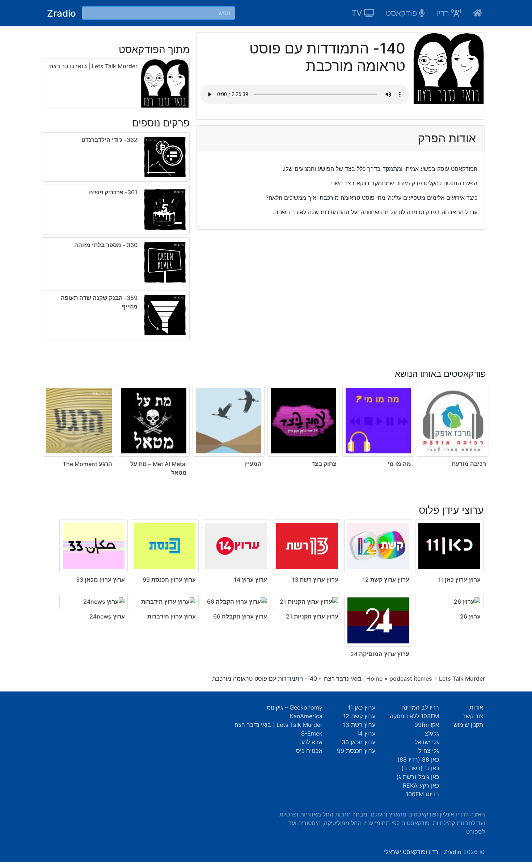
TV (357, 13)
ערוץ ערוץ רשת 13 (315, 579)
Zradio (61, 13)
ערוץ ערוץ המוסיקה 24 (379, 654)
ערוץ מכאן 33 (358, 742)
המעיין (253, 463)
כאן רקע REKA (421, 785)
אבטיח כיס (309, 750)
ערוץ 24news (107, 616)
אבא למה (310, 742)
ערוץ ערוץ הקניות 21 (312, 616)
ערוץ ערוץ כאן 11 (459, 579)
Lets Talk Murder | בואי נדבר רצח (93, 66)
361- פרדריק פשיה (113, 192)
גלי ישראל (427, 742)
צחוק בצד (324, 463)
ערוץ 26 (470, 616)
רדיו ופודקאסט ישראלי (411, 851)
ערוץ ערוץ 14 (250, 579)
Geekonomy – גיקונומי (293, 707)
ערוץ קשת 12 (359, 716)
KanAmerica (306, 716)
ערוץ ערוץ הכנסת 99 (169, 579)
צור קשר (473, 716)
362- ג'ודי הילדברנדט (109, 139)
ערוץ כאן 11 (361, 707)
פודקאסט (402, 13)
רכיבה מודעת (469, 463)
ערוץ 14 (365, 733)
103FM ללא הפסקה (414, 716)
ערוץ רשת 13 (359, 724)
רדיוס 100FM (422, 794)
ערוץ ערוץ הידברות (171, 616)
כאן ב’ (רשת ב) (420, 768)
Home (374, 678)
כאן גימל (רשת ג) (417, 776)
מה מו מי (399, 463)
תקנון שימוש (468, 724)
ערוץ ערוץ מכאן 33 (100, 579)
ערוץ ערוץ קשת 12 (385, 579)
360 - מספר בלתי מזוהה (106, 245)
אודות (476, 707)
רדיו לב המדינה (420, 707)
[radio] (116, 237)
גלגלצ (432, 733)
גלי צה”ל (428, 750)
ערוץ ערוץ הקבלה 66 (240, 616)
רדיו (443, 13)
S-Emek (311, 733)
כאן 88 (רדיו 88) (418, 759)
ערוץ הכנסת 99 (356, 750)
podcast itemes (410, 678)
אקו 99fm (426, 724)
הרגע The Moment (87, 463)
